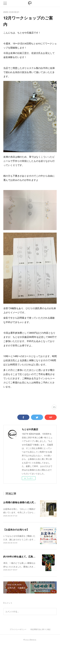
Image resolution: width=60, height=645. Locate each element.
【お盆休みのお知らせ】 (16, 529)
